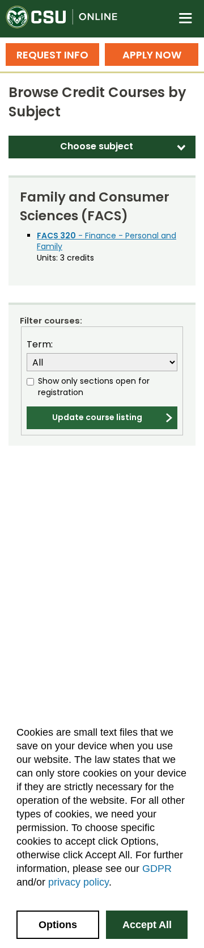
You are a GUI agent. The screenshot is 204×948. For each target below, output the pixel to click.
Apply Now (151, 55)
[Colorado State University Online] (68, 19)
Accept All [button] (147, 924)
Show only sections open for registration (94, 387)
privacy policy (78, 882)
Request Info (52, 55)
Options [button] (58, 924)
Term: (40, 344)
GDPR (157, 868)
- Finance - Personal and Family (106, 241)
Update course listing (97, 417)
